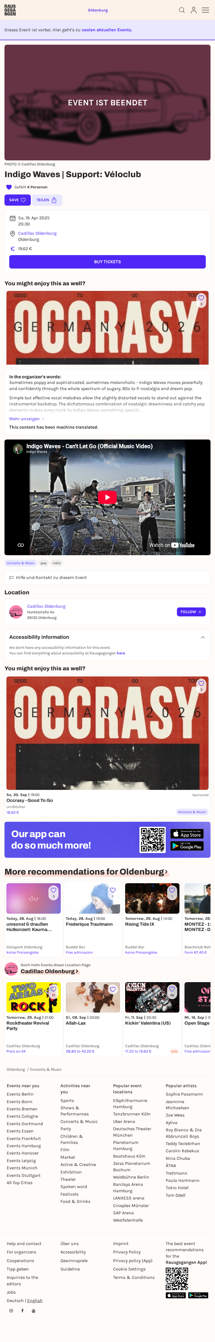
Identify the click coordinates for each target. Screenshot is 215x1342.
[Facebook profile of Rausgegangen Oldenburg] (22, 1310)
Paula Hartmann (183, 1180)
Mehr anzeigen (24, 418)
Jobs (11, 1292)
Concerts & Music (20, 563)
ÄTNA (171, 1165)
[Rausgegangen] (10, 10)
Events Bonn (19, 1101)
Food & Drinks (75, 1201)
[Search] (182, 10)
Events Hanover (23, 1153)
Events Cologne (22, 1116)
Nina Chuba (178, 1158)
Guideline (70, 1269)
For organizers (21, 1252)
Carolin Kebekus (182, 1150)
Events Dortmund (25, 1123)
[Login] (194, 10)
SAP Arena (123, 1212)
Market (67, 1157)
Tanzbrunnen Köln (132, 1114)
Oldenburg (16, 1069)
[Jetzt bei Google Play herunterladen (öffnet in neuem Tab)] (187, 846)
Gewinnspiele (74, 1260)
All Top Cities (19, 1182)
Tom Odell (175, 1195)
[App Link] (177, 1279)
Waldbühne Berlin (131, 1177)
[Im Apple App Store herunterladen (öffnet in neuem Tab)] (187, 834)
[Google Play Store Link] (198, 1295)
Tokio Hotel (177, 1187)
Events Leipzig (21, 1160)
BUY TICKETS (107, 261)
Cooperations (20, 1260)
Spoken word (73, 1186)
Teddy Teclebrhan (183, 1143)
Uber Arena (124, 1121)
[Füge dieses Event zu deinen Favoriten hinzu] (113, 989)
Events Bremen (22, 1108)
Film (64, 1149)
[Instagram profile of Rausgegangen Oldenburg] (11, 1310)
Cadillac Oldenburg (37, 233)
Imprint (120, 1243)
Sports (67, 1100)
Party (65, 1128)
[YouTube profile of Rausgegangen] (33, 1310)
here (121, 653)
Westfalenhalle (128, 1220)
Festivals (69, 1194)
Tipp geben (18, 1269)
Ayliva (171, 1122)
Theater (68, 1179)
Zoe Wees (175, 1115)
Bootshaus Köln (129, 1156)
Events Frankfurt (24, 1138)
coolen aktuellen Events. (107, 29)
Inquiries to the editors (22, 1280)
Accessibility (73, 1252)
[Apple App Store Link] (176, 1295)
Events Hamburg (24, 1145)
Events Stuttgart (24, 1175)
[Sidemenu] (205, 10)
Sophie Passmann (184, 1094)
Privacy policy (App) (133, 1260)
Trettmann (176, 1173)
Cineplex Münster (131, 1205)
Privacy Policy (127, 1252)
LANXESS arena (128, 1198)
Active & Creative (78, 1164)
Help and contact (24, 1243)
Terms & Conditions (134, 1277)
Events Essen (20, 1131)
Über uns (69, 1243)
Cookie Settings (129, 1269)
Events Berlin (20, 1094)
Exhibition (71, 1172)
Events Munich (22, 1167)
